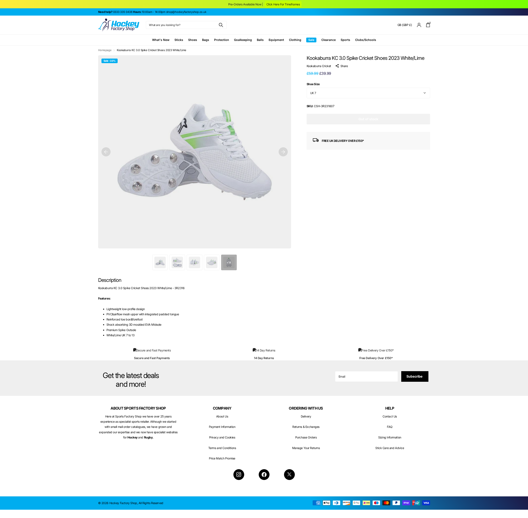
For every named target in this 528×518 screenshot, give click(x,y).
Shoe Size (313, 84)
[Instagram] (238, 474)
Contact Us (390, 416)
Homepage (105, 50)
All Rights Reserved (151, 503)
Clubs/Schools (365, 40)
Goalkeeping (243, 40)
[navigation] (106, 151)
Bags (205, 40)
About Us (222, 416)
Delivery (306, 416)
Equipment (276, 40)
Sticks (178, 40)
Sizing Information (389, 437)
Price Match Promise (222, 458)
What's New (160, 40)
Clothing (295, 40)
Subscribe (414, 376)
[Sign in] (419, 25)
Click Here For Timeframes (283, 4)
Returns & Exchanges (305, 426)
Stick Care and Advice (389, 448)
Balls (260, 40)
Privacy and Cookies (222, 437)
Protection (221, 40)
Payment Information (222, 426)
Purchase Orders (306, 437)
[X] (289, 474)
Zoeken (221, 25)
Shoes (192, 40)
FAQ (390, 426)
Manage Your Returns (306, 448)
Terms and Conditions (222, 448)
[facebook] (264, 474)
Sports (345, 40)
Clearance (328, 40)
